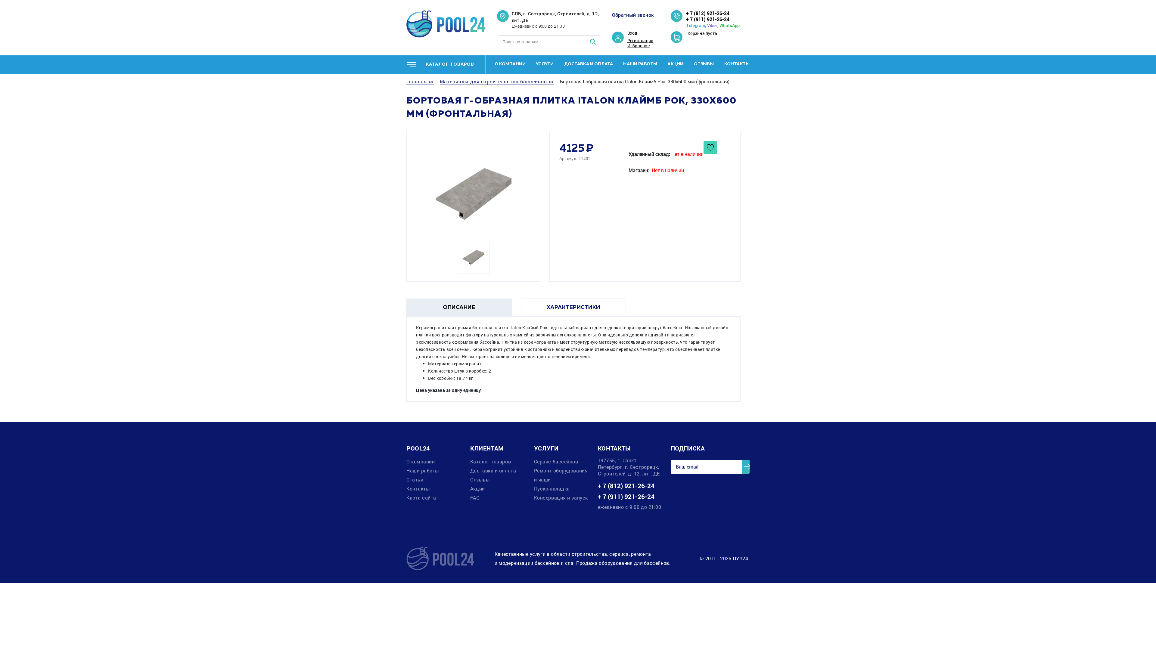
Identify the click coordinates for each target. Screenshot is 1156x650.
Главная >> (420, 82)
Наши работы (640, 64)
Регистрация (640, 40)
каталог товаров (450, 64)
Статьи (414, 479)
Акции (675, 64)
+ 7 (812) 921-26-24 (707, 13)
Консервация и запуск (561, 497)
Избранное (638, 45)
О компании (510, 64)
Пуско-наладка (552, 488)
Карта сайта (421, 497)
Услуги (545, 64)
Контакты (737, 64)
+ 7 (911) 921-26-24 (707, 19)
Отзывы (704, 64)
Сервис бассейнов (556, 461)
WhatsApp (729, 25)
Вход (632, 33)
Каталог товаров (490, 461)
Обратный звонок (633, 15)
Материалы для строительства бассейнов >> (497, 82)
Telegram (695, 25)
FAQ (475, 497)
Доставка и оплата (588, 64)
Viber (712, 25)
